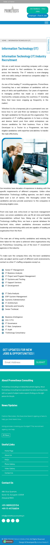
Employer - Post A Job (38, 15)
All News (6, 435)
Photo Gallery (10, 464)
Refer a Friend (8, 2)
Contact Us (9, 473)
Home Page (9, 451)
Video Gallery (10, 468)
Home (4, 40)
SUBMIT (40, 362)
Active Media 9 (42, 542)
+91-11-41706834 (10, 508)
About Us (8, 455)
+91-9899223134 (10, 505)
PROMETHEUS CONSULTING (19, 539)
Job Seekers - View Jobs (37, 10)
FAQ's (7, 460)
